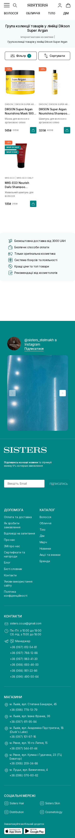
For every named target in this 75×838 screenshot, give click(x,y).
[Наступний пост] (62, 393)
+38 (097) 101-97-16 (23, 736)
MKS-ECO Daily (25, 178)
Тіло (42, 529)
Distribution (17, 812)
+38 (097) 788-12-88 (24, 653)
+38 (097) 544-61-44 (23, 748)
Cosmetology (53, 812)
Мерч (43, 542)
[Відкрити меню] (7, 5)
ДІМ (66, 13)
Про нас (9, 539)
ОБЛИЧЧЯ (33, 13)
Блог (7, 562)
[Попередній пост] (12, 393)
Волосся (45, 517)
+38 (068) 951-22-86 (23, 670)
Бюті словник (13, 569)
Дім (42, 535)
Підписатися (34, 349)
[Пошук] (15, 5)
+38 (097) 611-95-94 (23, 721)
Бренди (45, 561)
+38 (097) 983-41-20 (24, 659)
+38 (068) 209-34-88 (24, 763)
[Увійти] (60, 5)
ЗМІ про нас (12, 546)
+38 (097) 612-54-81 (23, 647)
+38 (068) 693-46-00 (24, 664)
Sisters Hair (17, 803)
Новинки (45, 548)
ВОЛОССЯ (11, 13)
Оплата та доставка (18, 517)
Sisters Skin (52, 803)
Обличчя (45, 523)
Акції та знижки (50, 554)
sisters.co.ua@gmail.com (25, 623)
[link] (68, 5)
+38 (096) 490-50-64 (24, 676)
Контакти (10, 575)
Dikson (9, 104)
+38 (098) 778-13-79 (23, 709)
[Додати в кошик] (33, 130)
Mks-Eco (10, 178)
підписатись (59, 484)
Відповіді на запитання (19, 533)
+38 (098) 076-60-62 (24, 775)
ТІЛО (51, 13)
